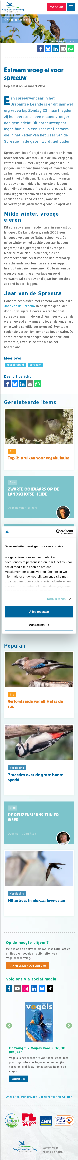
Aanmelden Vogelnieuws (28, 965)
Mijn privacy (29, 1096)
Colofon (67, 1096)
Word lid (18, 1079)
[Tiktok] (50, 988)
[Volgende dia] (69, 1055)
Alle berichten (17, 19)
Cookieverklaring (50, 1096)
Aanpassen (37, 624)
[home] (20, 7)
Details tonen (56, 598)
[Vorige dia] (9, 1055)
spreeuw (35, 364)
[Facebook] (9, 988)
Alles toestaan (39, 611)
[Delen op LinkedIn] (55, 48)
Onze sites (13, 1096)
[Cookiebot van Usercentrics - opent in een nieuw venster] (56, 532)
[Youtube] (17, 988)
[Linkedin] (34, 988)
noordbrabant (15, 364)
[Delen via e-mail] (63, 48)
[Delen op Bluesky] (48, 48)
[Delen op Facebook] (40, 48)
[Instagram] (25, 988)
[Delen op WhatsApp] (70, 48)
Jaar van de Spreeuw (19, 306)
